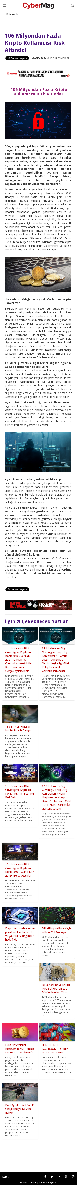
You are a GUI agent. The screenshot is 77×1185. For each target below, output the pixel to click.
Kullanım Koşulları (48, 1182)
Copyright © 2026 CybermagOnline (7, 1176)
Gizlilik (33, 1182)
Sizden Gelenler (12, 19)
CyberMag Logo (50, 19)
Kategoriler (12, 14)
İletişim (31, 19)
